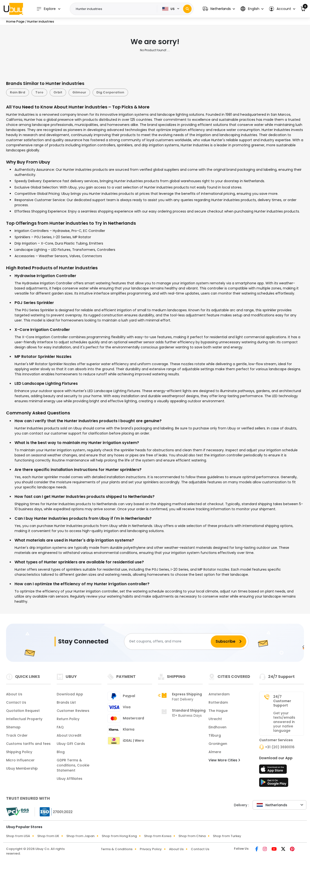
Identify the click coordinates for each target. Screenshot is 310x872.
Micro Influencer (20, 760)
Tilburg (215, 735)
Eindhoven (217, 727)
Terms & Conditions (116, 849)
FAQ (60, 727)
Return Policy (68, 718)
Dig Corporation (110, 92)
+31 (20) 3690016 (279, 747)
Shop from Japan (80, 836)
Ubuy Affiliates (69, 778)
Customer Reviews (73, 710)
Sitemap (13, 727)
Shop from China (192, 836)
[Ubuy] (13, 8)
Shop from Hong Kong (119, 836)
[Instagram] (265, 849)
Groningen (218, 743)
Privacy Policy (151, 849)
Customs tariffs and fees (28, 743)
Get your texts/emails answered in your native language (284, 722)
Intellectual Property (24, 718)
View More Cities (223, 760)
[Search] (187, 9)
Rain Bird (17, 92)
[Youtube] (274, 849)
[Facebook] (257, 849)
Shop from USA (18, 836)
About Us (14, 694)
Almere (215, 751)
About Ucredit (69, 735)
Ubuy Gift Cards (71, 743)
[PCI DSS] (17, 811)
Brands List (66, 702)
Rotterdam (218, 702)
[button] (218, 9)
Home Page (15, 21)
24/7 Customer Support (282, 700)
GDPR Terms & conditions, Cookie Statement (73, 765)
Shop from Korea (157, 836)
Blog (61, 751)
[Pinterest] (292, 849)
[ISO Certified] (54, 811)
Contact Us (16, 702)
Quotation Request (23, 710)
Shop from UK (48, 836)
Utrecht (215, 718)
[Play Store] (273, 784)
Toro (39, 92)
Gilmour (79, 92)
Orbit (58, 92)
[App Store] (273, 771)
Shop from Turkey (227, 836)
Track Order (17, 735)
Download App (70, 694)
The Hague (218, 710)
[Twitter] (283, 849)
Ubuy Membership (22, 768)
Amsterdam (219, 694)
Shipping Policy (19, 751)
